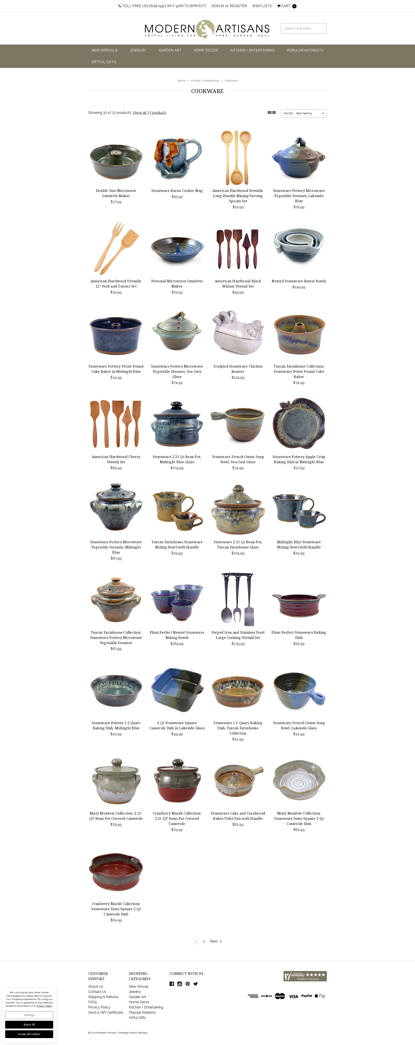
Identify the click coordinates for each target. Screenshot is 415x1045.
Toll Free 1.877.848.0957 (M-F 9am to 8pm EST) (163, 6)
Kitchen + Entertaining (252, 50)
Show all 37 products (149, 113)
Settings (29, 1015)
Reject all (29, 1024)
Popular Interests (305, 50)
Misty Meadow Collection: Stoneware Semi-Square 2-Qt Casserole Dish (299, 818)
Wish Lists (262, 6)
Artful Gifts (103, 62)
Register (238, 6)
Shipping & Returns (103, 997)
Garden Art (170, 50)
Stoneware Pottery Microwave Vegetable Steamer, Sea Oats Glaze (177, 371)
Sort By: (289, 113)
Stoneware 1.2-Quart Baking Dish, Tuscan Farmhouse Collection (238, 728)
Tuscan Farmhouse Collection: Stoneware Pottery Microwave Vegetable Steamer (116, 637)
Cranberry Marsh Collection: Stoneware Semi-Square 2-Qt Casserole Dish (116, 908)
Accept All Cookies (29, 1034)
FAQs (92, 1002)
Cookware (231, 80)
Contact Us (97, 992)
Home (181, 80)
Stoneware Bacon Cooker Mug (177, 190)
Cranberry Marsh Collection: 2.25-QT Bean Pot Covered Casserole (177, 818)
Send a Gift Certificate (105, 1012)
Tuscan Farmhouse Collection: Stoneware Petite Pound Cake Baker (299, 371)
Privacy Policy (99, 1007)
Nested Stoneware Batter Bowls (299, 281)
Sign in (217, 6)
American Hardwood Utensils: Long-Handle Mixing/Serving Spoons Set (238, 195)
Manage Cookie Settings (133, 1032)
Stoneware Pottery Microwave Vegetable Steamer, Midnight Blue (116, 547)
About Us (95, 986)
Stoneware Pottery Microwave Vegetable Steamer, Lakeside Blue (299, 195)
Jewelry (138, 50)
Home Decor (206, 50)
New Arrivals (104, 50)
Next (214, 941)
